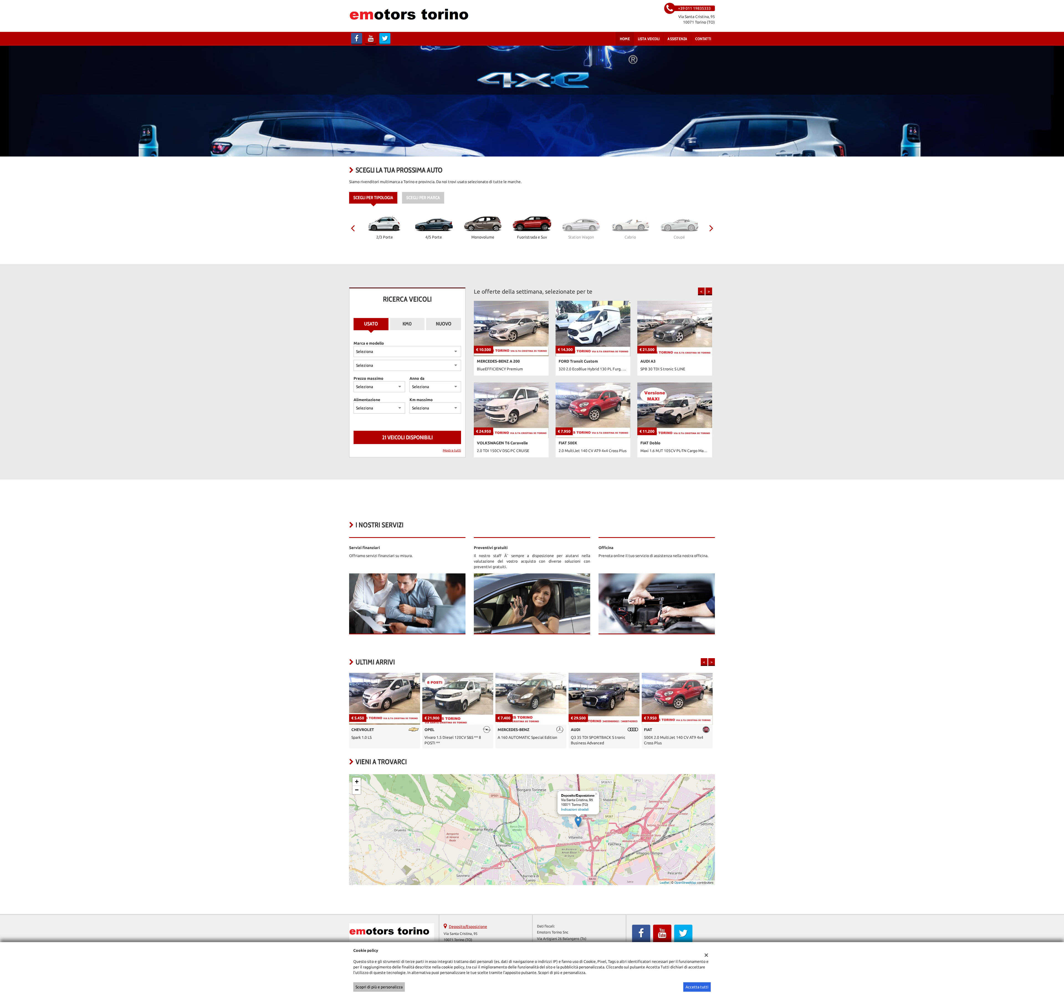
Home (625, 38)
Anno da (417, 378)
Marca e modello (369, 343)
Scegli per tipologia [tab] (373, 197)
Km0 (407, 324)
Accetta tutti (697, 987)
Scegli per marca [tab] (423, 197)
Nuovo (443, 324)
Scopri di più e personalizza (379, 987)
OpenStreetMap (685, 882)
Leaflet (664, 882)
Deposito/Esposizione (468, 926)
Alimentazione (367, 400)
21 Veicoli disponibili (407, 437)
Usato (371, 324)
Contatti (703, 38)
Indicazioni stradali (575, 809)
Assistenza (677, 38)
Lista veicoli (649, 38)
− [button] (357, 789)
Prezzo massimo (368, 378)
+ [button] (357, 781)
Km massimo (421, 400)
